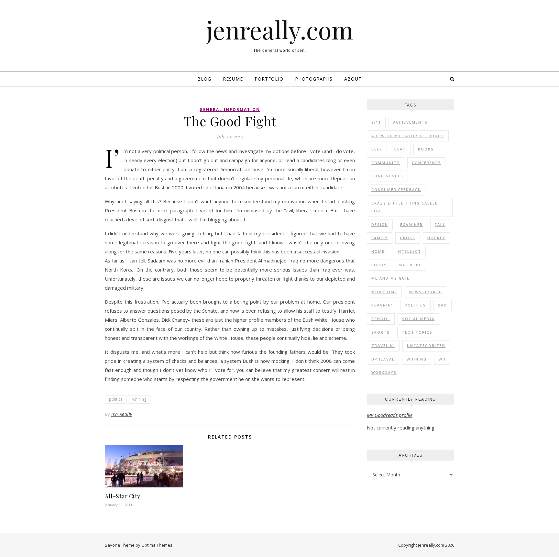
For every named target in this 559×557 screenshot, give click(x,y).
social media (418, 318)
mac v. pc (410, 264)
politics (115, 399)
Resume (233, 79)
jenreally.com (279, 29)
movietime (384, 291)
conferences (387, 175)
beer (376, 149)
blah (400, 149)
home (378, 251)
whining (139, 399)
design (379, 224)
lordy (379, 264)
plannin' (382, 305)
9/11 (376, 122)
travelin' (383, 345)
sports (380, 332)
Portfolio (269, 79)
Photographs (314, 79)
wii (442, 359)
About (353, 79)
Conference (426, 162)
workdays (384, 372)
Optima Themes (156, 545)
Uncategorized (426, 345)
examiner (411, 224)
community (385, 162)
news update (425, 291)
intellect (409, 251)
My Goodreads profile (389, 415)
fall (440, 224)
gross (407, 237)
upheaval (383, 359)
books (426, 149)
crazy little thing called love (404, 207)
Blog (204, 79)
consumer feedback (396, 189)
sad (442, 305)
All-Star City (122, 496)
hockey (436, 237)
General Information (230, 109)
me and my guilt (392, 278)
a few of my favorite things (407, 135)
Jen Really (121, 414)
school (380, 318)
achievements (410, 122)
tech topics (417, 332)
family (379, 237)
